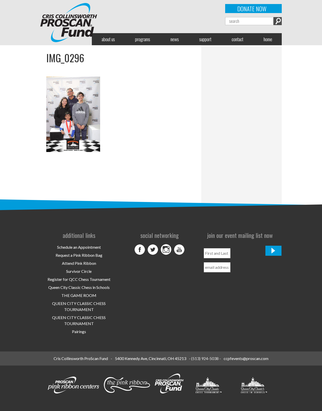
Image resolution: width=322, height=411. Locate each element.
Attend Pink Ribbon (79, 263)
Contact (237, 39)
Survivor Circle (79, 271)
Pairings (79, 331)
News (175, 39)
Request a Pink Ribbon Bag (79, 255)
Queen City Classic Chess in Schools (79, 287)
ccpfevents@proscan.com (246, 358)
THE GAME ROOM (78, 295)
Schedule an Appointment (79, 247)
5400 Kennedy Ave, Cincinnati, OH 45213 (150, 358)
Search (277, 21)
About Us (108, 39)
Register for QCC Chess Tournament (79, 279)
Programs (142, 39)
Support (205, 39)
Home (268, 39)
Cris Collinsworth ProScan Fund (81, 358)
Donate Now (251, 8)
